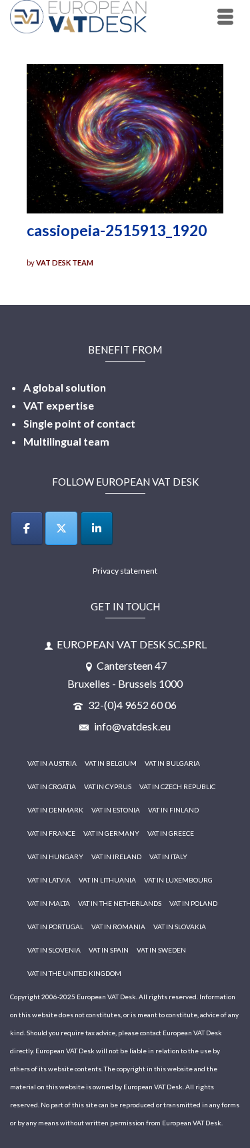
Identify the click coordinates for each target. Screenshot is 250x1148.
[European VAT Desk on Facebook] (27, 528)
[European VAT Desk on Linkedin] (97, 528)
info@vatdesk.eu (131, 726)
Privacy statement (125, 571)
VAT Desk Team (64, 262)
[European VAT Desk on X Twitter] (61, 528)
